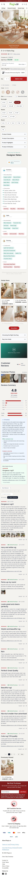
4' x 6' (10, 102)
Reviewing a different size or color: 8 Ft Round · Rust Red (14, 702)
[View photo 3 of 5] (13, 535)
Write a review (16, 54)
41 (18, 754)
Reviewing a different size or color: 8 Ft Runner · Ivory (13, 618)
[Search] (4, 4)
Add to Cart (18, 79)
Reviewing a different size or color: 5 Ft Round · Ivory (13, 588)
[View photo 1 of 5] (3, 535)
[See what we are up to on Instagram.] (6, 874)
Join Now (23, 792)
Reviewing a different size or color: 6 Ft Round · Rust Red (14, 725)
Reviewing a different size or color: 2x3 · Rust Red (12, 746)
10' (24, 123)
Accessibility (5, 868)
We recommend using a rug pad (17, 68)
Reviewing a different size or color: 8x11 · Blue (11, 571)
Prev (6, 754)
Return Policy (5, 866)
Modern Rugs (21, 8)
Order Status (5, 862)
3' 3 (3, 123)
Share (14, 85)
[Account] (22, 4)
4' (8, 123)
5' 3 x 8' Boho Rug (6, 777)
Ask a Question (6, 85)
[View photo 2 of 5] (8, 535)
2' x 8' (16, 112)
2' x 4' (4, 112)
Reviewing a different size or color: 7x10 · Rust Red (14, 480)
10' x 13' (11, 106)
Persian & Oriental (12, 8)
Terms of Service (19, 797)
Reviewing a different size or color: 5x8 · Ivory (11, 640)
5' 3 (13, 123)
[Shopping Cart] (26, 4)
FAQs (3, 864)
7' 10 (19, 123)
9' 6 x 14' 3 (19, 106)
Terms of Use (6, 844)
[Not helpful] (26, 539)
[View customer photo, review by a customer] (5, 378)
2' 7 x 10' (5, 116)
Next (22, 754)
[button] (13, 12)
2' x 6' (10, 112)
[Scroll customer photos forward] (25, 378)
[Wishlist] (24, 4)
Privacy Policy (4, 795)
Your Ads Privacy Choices (9, 847)
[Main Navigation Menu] (1, 4)
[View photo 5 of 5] (23, 535)
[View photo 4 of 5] (18, 535)
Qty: (2, 79)
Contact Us (5, 860)
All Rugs (3, 8)
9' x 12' (4, 106)
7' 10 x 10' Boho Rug (20, 300)
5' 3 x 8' (17, 102)
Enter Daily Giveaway (7, 856)
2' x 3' (4, 102)
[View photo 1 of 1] (3, 592)
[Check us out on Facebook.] (3, 874)
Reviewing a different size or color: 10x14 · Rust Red (12, 659)
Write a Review (13, 497)
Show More (14, 328)
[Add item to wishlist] (12, 283)
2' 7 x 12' (12, 116)
